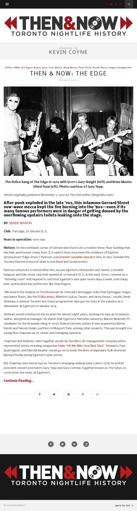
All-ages (27, 67)
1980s (16, 67)
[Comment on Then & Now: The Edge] (97, 394)
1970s (8, 67)
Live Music (55, 67)
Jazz (44, 67)
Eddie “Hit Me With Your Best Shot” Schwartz (88, 346)
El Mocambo (46, 297)
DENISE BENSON (20, 223)
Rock (104, 67)
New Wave (70, 67)
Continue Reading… (19, 381)
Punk (96, 67)
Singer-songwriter (120, 67)
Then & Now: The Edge (68, 74)
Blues (37, 67)
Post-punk (85, 67)
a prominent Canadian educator (74, 257)
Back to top (123, 505)
